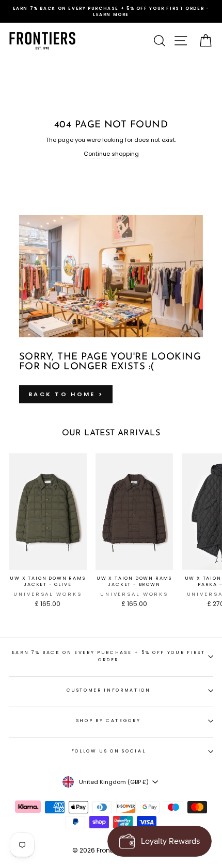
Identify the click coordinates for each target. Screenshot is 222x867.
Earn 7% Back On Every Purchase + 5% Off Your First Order (108, 655)
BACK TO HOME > (65, 394)
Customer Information (109, 690)
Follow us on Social (108, 751)
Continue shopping (111, 154)
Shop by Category (108, 720)
